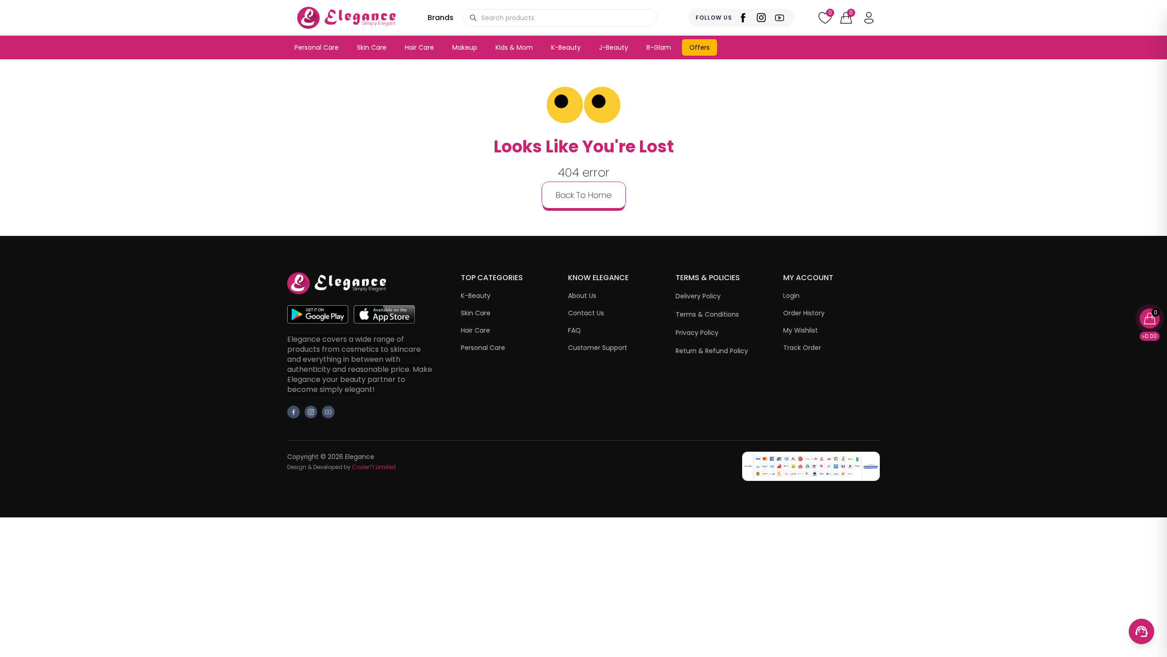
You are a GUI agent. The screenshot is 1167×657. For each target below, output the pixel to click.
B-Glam (658, 47)
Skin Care (372, 47)
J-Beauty (613, 47)
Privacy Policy (697, 332)
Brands (441, 17)
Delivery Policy (698, 296)
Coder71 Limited (374, 467)
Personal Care (316, 47)
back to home (584, 195)
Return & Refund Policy (712, 350)
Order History (804, 313)
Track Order (802, 347)
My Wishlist (800, 330)
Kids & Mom (514, 47)
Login (791, 295)
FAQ (574, 330)
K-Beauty (566, 47)
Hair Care (419, 47)
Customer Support (597, 347)
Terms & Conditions (707, 314)
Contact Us (586, 313)
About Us (582, 295)
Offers (699, 47)
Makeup (464, 47)
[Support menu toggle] (1141, 631)
